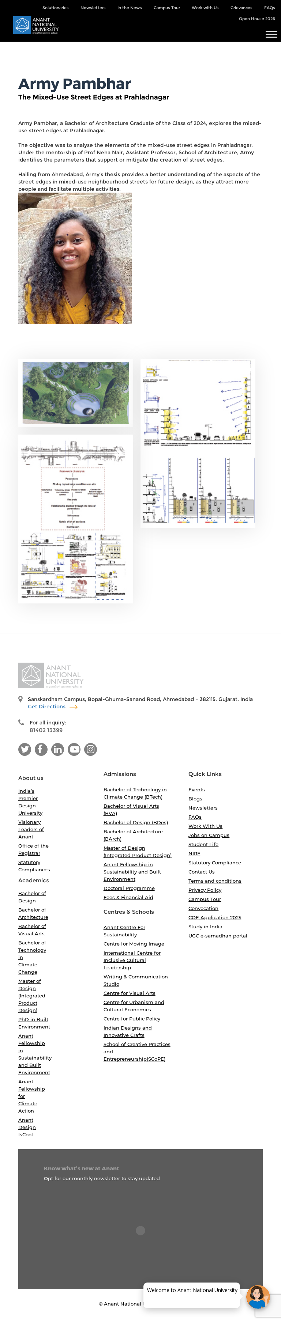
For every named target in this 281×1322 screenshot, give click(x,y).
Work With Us (205, 826)
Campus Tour (167, 7)
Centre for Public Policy (132, 1019)
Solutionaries (55, 7)
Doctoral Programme (129, 888)
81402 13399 (46, 730)
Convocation (203, 908)
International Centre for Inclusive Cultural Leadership (132, 960)
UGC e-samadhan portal (217, 936)
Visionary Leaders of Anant (31, 829)
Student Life (203, 844)
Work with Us (205, 7)
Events (196, 789)
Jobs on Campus (208, 835)
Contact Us (201, 872)
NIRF (194, 853)
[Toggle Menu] (271, 34)
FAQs (269, 7)
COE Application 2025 (214, 917)
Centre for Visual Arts (130, 993)
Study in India (205, 926)
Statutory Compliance (214, 862)
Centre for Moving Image (134, 944)
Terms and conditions (214, 881)
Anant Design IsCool (27, 1127)
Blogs (195, 799)
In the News (129, 7)
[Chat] (258, 1297)
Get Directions (47, 706)
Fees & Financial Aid (128, 897)
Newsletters (93, 7)
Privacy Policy (204, 890)
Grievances (241, 7)
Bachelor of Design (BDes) (136, 822)
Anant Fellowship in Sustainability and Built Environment (132, 871)
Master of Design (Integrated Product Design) (31, 995)
